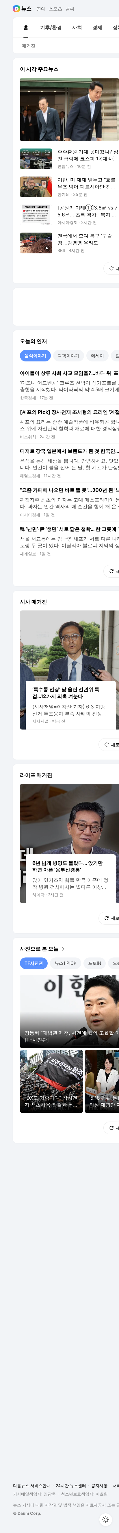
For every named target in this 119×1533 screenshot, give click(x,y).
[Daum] (17, 8)
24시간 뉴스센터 (71, 1485)
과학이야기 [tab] (68, 355)
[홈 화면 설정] (105, 1519)
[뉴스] (26, 8)
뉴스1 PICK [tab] (66, 963)
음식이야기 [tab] (35, 355)
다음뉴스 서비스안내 (32, 1485)
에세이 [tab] (97, 355)
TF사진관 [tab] (34, 963)
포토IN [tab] (94, 963)
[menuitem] (25, 27)
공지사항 (99, 1485)
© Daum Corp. (27, 1513)
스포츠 (55, 9)
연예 (41, 9)
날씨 (70, 9)
